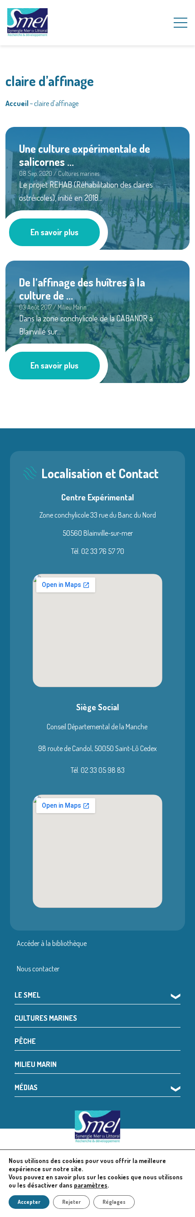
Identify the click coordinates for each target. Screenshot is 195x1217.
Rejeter (71, 1201)
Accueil (17, 103)
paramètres (90, 1185)
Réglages (114, 1201)
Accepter (29, 1201)
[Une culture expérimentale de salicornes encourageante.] (97, 187)
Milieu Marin (36, 1064)
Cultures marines (46, 1018)
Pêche (25, 1041)
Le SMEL (27, 994)
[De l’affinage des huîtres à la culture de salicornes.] (97, 320)
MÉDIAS (26, 1087)
